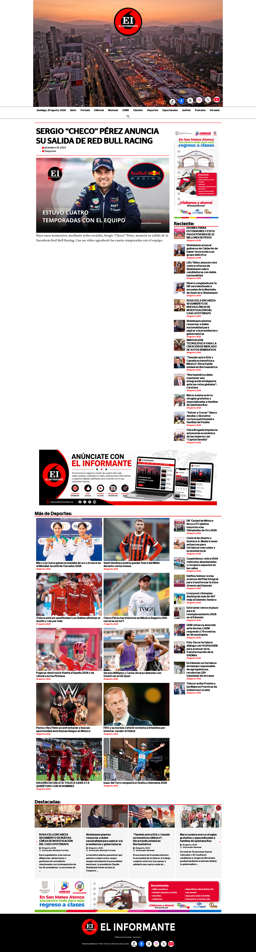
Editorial (99, 110)
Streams (215, 110)
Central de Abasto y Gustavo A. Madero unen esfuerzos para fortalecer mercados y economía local (202, 544)
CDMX (125, 110)
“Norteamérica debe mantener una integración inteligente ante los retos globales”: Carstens (202, 381)
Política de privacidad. (123, 937)
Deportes (152, 110)
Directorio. (137, 937)
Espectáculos (170, 110)
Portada (85, 110)
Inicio (73, 110)
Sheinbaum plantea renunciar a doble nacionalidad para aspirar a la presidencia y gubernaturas (202, 327)
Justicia (186, 110)
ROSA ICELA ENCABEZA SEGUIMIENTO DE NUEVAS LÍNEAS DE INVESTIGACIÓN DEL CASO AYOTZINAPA (201, 307)
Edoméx (138, 110)
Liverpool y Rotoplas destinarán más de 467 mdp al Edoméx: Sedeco (201, 596)
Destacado (47, 850)
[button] (36, 842)
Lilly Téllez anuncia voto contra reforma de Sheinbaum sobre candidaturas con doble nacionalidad (202, 269)
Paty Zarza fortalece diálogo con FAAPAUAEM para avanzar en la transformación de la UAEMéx (202, 649)
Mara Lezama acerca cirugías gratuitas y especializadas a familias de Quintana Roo (198, 837)
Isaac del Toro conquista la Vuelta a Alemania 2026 (135, 783)
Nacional (113, 110)
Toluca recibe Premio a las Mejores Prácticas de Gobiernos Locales (202, 686)
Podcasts (200, 110)
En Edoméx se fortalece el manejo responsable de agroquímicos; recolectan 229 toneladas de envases (202, 669)
